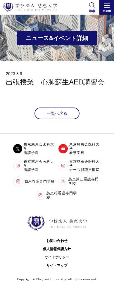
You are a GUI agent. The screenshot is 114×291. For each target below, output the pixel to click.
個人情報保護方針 (57, 249)
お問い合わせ (57, 241)
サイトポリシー (57, 257)
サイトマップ (57, 265)
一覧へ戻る (57, 113)
